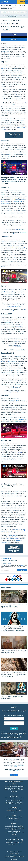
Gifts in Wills (14, 829)
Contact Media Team (14, 820)
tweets (20, 452)
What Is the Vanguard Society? (14, 831)
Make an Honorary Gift (9, 828)
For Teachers (14, 811)
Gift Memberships (19, 832)
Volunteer (13, 800)
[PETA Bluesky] (18, 579)
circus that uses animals (12, 538)
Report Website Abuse (17, 858)
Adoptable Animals (19, 12)
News (5, 15)
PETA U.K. (7, 839)
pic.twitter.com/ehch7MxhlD (14, 347)
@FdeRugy (17, 384)
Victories (8, 800)
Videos (10, 12)
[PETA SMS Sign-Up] (9, 579)
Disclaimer (20, 854)
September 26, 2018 (14, 392)
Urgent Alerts (10, 808)
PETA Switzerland (18, 840)
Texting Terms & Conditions (10, 856)
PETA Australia (14, 842)
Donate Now (9, 825)
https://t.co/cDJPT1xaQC (15, 306)
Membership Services (9, 832)
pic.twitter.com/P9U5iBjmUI (17, 229)
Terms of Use (8, 858)
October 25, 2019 (21, 350)
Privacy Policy (20, 856)
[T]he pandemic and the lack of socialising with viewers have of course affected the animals (13, 201)
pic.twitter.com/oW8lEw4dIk (14, 100)
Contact (16, 853)
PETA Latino (18, 844)
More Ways (14, 834)
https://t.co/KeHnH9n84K (14, 388)
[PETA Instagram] (20, 576)
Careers (16, 796)
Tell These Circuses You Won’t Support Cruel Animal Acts (14, 548)
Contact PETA (8, 803)
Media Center (8, 816)
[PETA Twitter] (17, 576)
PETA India (8, 842)
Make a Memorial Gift (18, 826)
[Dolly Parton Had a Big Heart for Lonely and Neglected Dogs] (14, 646)
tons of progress (11, 535)
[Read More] (14, 759)
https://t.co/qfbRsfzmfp (14, 345)
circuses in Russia (14, 400)
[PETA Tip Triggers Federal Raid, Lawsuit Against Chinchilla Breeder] (14, 600)
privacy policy (3, 737)
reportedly (8, 154)
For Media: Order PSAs (14, 818)
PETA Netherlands (9, 840)
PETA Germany (20, 839)
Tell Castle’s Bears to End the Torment (14, 135)
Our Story (12, 796)
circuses (23, 47)
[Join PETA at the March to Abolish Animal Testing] (14, 692)
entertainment (4, 51)
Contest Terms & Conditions (11, 854)
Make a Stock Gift (19, 828)
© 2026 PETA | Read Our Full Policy (14, 851)
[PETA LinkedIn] (12, 579)
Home (2, 15)
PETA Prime (19, 800)
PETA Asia (20, 842)
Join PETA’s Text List (18, 802)
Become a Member (17, 825)
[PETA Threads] (21, 579)
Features (4, 12)
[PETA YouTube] (6, 579)
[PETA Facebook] (14, 576)
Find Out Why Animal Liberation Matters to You (14, 799)
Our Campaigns (17, 808)
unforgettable (6, 65)
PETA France (12, 839)
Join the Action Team (11, 810)
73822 (9, 563)
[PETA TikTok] (15, 579)
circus (21, 190)
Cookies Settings (14, 859)
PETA (4, 563)
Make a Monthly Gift (9, 826)
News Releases (16, 816)
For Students (18, 810)
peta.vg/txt (22, 565)
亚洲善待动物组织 (10, 844)
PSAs (21, 816)
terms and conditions (14, 733)
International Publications (17, 803)
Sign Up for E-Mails (9, 802)
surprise (19, 65)
